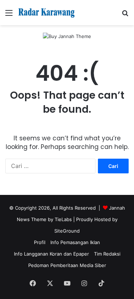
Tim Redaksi (107, 254)
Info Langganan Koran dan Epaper (51, 254)
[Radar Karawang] (46, 12)
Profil (39, 242)
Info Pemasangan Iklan (75, 242)
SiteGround (67, 231)
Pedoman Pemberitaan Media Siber (67, 265)
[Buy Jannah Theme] (67, 36)
